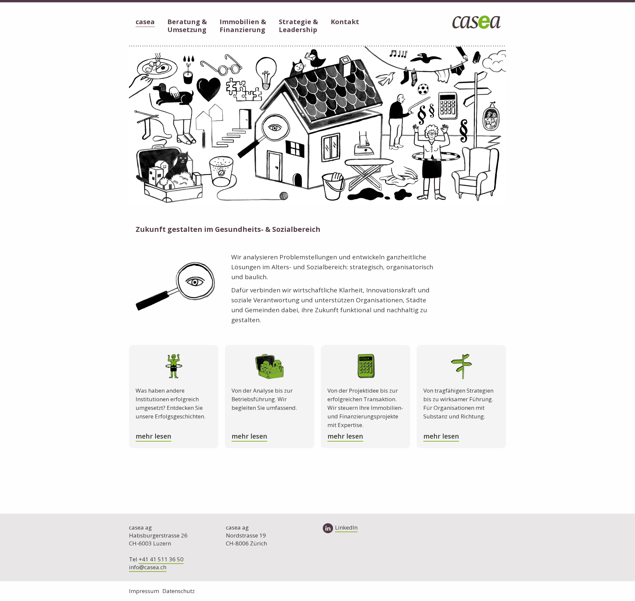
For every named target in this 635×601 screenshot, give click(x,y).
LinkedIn (346, 527)
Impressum (144, 591)
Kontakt (345, 22)
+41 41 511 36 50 (161, 559)
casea (145, 22)
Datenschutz (178, 591)
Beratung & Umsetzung (187, 26)
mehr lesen (153, 436)
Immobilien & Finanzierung (243, 26)
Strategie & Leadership (298, 26)
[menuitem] (145, 22)
